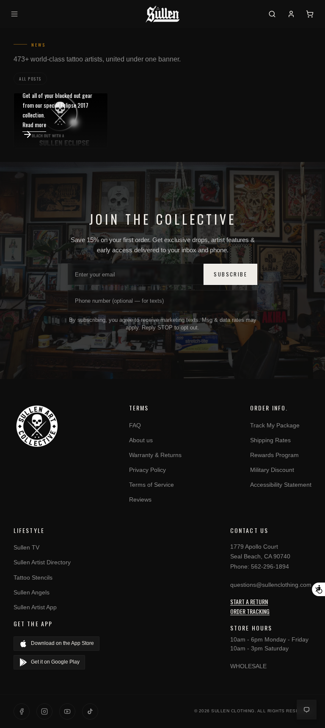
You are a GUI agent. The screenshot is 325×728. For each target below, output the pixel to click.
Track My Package (275, 425)
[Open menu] (15, 14)
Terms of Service (151, 484)
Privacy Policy (147, 469)
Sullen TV (26, 547)
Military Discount (272, 469)
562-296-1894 (270, 566)
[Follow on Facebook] (22, 711)
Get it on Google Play (55, 662)
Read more (34, 124)
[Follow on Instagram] (44, 711)
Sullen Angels (32, 592)
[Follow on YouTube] (67, 711)
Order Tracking (250, 611)
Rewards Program (274, 455)
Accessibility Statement (280, 484)
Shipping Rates (270, 440)
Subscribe (230, 274)
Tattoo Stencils (33, 577)
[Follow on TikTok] (90, 711)
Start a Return (249, 601)
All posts (30, 78)
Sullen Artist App (35, 607)
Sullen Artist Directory (42, 562)
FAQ (135, 425)
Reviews (140, 499)
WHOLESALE (248, 666)
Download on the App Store (62, 643)
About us (141, 440)
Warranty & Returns (155, 455)
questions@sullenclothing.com (270, 584)
